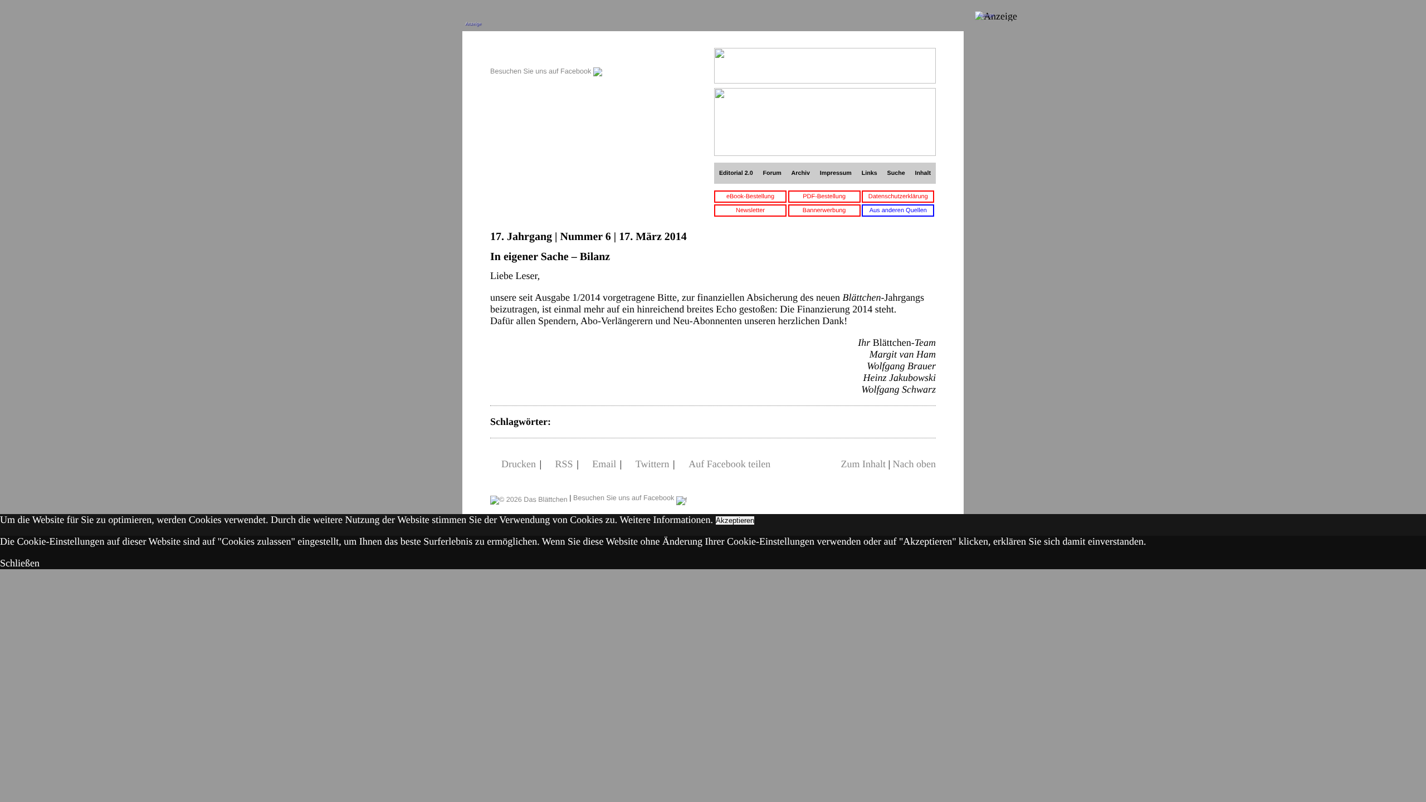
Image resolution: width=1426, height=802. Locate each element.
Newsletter (750, 210)
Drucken (518, 464)
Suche (896, 173)
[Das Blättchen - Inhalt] (546, 54)
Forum (772, 173)
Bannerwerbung (824, 210)
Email (604, 464)
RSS (564, 464)
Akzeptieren (735, 520)
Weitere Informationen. (666, 519)
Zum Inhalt (863, 464)
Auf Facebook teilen (729, 464)
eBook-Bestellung (750, 196)
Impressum (836, 173)
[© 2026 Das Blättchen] (529, 498)
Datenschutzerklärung (898, 196)
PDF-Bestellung (824, 196)
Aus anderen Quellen (898, 210)
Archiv (801, 173)
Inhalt (923, 173)
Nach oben (914, 464)
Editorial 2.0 (736, 173)
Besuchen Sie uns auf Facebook (541, 71)
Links (869, 173)
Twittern (653, 464)
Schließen (20, 563)
